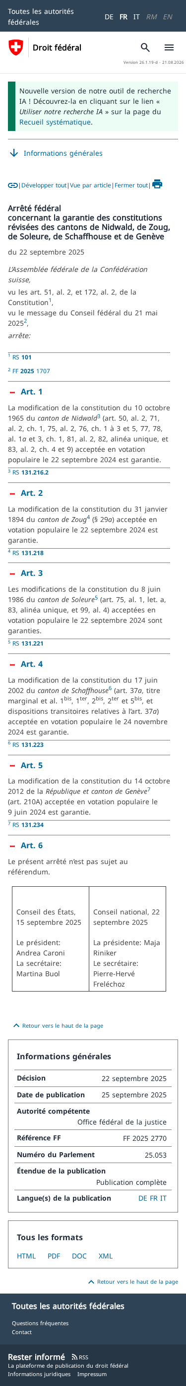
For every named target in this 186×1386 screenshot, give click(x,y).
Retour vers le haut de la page (56, 1026)
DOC (79, 1255)
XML (106, 1255)
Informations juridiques (39, 1374)
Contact (22, 1332)
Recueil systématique (55, 122)
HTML (26, 1255)
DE (109, 16)
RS (22, 357)
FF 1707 (31, 371)
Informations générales (55, 153)
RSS (79, 1357)
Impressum (92, 1374)
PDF (54, 1255)
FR (123, 16)
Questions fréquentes (40, 1323)
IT (136, 16)
